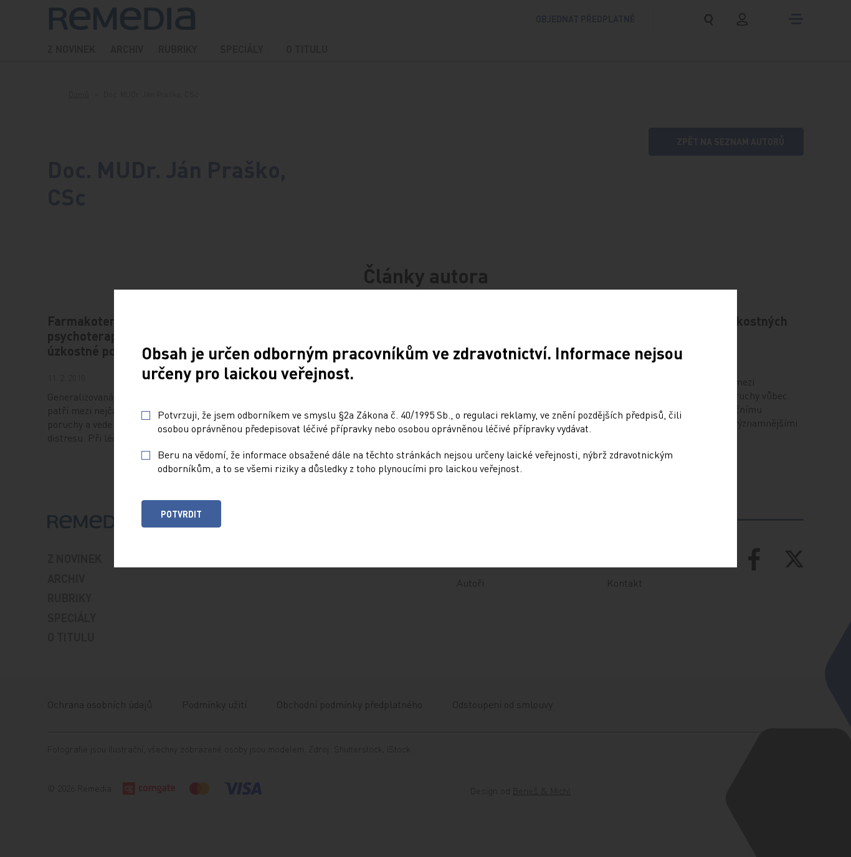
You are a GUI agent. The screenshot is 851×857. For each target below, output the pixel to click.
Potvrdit (181, 513)
